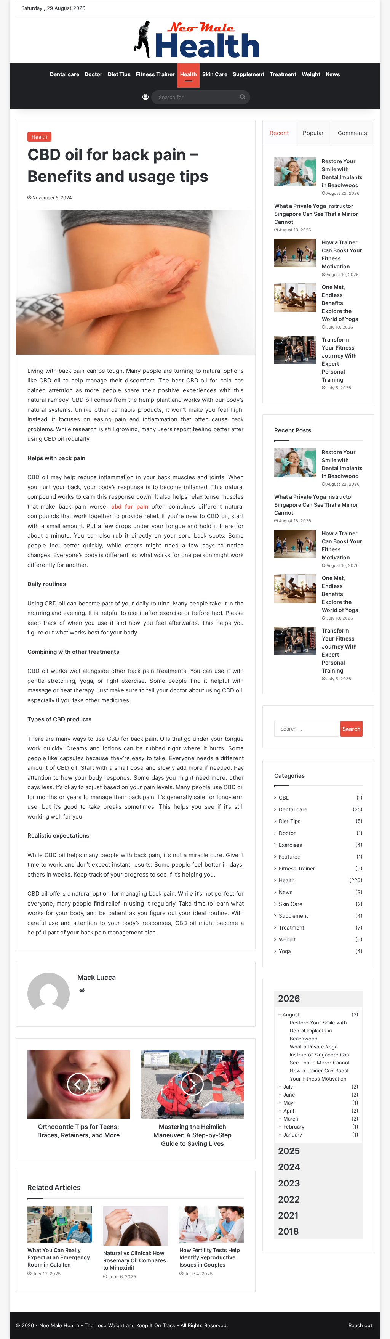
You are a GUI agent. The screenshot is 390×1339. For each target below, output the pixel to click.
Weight (311, 74)
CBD (284, 798)
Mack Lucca (96, 977)
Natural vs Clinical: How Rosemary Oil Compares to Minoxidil (134, 1260)
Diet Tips (119, 74)
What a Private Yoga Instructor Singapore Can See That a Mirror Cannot (316, 213)
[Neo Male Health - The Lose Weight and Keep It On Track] (195, 39)
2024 (289, 1167)
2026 (289, 998)
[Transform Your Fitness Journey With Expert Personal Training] (295, 350)
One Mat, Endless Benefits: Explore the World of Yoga (340, 303)
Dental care (64, 74)
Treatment (283, 74)
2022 (289, 1199)
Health (188, 74)
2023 (289, 1183)
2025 (289, 1151)
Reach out (360, 1325)
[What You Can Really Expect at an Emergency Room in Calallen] (59, 1224)
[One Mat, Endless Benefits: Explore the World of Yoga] (295, 297)
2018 (288, 1231)
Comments (352, 132)
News (333, 74)
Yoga (285, 951)
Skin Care (214, 74)
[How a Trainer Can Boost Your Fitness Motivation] (295, 253)
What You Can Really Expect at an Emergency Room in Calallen (58, 1257)
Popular (313, 132)
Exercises (290, 845)
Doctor (93, 74)
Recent (279, 132)
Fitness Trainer (155, 74)
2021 (288, 1215)
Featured (289, 857)
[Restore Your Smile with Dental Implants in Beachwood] (295, 171)
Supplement (248, 74)
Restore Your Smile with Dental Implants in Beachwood (318, 1031)
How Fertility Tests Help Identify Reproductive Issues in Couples (209, 1257)
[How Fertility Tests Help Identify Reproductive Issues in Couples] (211, 1224)
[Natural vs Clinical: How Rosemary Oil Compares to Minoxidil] (135, 1226)
